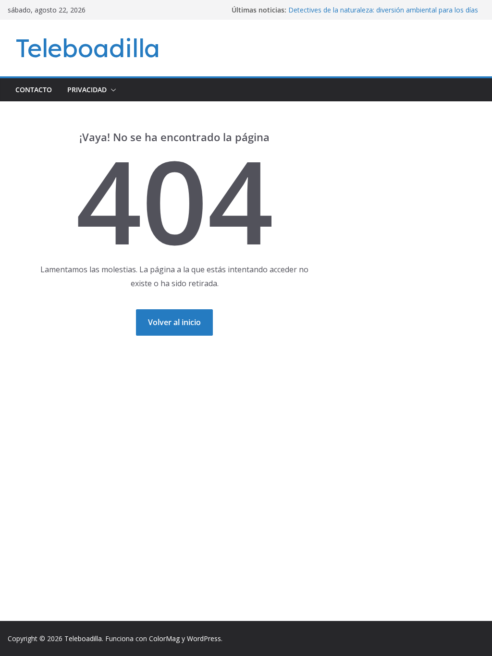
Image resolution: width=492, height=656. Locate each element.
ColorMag (164, 638)
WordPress (204, 638)
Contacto (33, 89)
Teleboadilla (87, 47)
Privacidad (87, 89)
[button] (111, 90)
